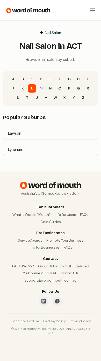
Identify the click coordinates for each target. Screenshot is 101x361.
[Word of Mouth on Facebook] (57, 301)
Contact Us (69, 273)
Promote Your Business (64, 240)
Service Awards (30, 240)
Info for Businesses (44, 247)
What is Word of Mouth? (31, 214)
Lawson (14, 133)
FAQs (84, 214)
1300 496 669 (23, 266)
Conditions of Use (25, 321)
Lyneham (15, 149)
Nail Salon (53, 32)
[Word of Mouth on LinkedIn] (43, 301)
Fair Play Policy (54, 321)
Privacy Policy (80, 321)
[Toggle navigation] (92, 10)
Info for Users (65, 214)
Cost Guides (50, 222)
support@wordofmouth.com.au (50, 280)
